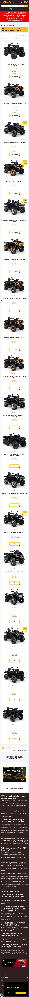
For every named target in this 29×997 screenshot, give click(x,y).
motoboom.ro (10, 840)
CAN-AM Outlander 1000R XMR (14, 571)
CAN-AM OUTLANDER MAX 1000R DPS (14, 142)
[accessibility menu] (2, 995)
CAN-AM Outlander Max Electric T (14, 532)
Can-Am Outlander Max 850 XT (14, 727)
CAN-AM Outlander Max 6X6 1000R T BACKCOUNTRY (14, 455)
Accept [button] (21, 992)
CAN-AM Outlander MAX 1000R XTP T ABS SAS (14, 377)
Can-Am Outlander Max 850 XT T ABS (14, 688)
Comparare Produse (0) (21, 35)
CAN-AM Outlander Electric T (14, 610)
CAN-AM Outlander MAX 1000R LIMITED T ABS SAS (14, 416)
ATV (15, 811)
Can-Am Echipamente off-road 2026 (12, 30)
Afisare (17, 38)
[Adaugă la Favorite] (12, 57)
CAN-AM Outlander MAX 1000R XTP (14, 337)
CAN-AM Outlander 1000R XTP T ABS (14, 181)
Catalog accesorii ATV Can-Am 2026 (11, 28)
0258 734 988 (15, 9)
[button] (25, 777)
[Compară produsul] (16, 57)
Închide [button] (24, 983)
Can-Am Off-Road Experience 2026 (14, 788)
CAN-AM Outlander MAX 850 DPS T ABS (14, 649)
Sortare (3, 38)
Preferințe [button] (10, 992)
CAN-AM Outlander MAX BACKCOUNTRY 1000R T (14, 65)
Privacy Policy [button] (16, 988)
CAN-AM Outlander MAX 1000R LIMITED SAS (14, 493)
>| (13, 747)
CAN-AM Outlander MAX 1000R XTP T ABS (14, 298)
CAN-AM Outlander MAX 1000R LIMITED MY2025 (14, 221)
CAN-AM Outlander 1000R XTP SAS (14, 259)
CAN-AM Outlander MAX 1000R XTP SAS (14, 103)
